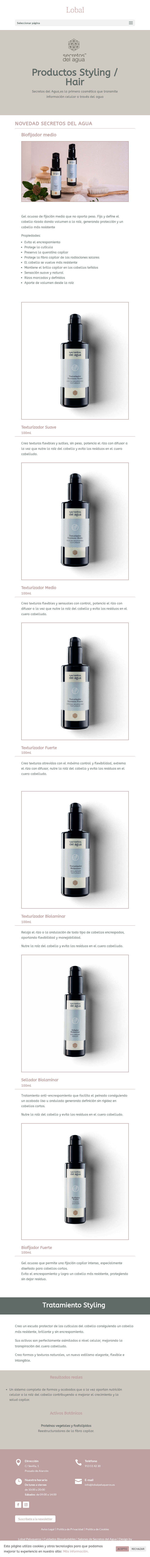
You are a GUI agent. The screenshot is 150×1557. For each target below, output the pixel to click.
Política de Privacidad (70, 1529)
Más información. (76, 1551)
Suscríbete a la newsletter (35, 1519)
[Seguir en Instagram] (26, 1505)
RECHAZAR (138, 1548)
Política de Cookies (97, 1529)
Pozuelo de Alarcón (36, 1470)
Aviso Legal (47, 1529)
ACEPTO (122, 1548)
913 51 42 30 (93, 1466)
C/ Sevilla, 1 (33, 1466)
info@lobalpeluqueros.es (100, 1484)
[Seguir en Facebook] (18, 1505)
